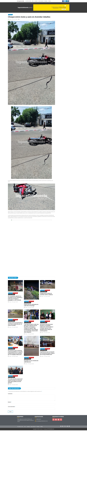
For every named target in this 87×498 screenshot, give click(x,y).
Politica (49, 1)
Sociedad (35, 1)
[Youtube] (56, 419)
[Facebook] (58, 419)
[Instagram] (53, 419)
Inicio (33, 1)
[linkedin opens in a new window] (66, 1)
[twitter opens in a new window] (65, 1)
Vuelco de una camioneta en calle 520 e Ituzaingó (31, 305)
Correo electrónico (11, 406)
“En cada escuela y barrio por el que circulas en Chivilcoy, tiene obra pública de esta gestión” (15, 380)
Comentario (10, 393)
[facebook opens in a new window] (63, 1)
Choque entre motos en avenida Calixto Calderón (46, 294)
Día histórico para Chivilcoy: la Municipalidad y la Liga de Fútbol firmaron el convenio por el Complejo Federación (15, 352)
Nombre (9, 402)
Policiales (45, 1)
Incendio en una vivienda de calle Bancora (31, 361)
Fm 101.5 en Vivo (28, 1)
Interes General (40, 1)
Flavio (10, 19)
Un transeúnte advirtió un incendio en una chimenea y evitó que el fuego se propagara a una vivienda (15, 298)
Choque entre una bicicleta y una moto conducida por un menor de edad (15, 324)
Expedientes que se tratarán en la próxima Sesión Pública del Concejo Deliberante (47, 353)
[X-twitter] (61, 419)
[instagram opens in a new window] (68, 1)
